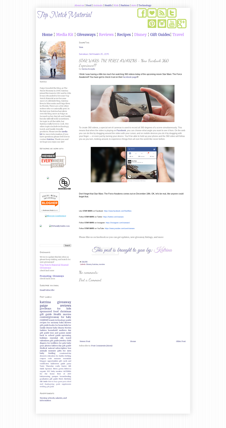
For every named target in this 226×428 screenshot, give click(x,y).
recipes (43, 322)
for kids (64, 308)
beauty (52, 320)
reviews (65, 305)
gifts (59, 351)
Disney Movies (64, 328)
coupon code (46, 358)
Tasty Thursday (47, 366)
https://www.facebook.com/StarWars (118, 211)
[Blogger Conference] (55, 216)
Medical (43, 348)
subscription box (63, 348)
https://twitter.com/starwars (113, 217)
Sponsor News (51, 369)
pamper (55, 376)
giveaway (64, 302)
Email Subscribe (47, 290)
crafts (57, 366)
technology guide (63, 320)
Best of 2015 (64, 374)
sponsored (46, 311)
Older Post (181, 341)
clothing (67, 356)
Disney (89, 264)
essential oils (56, 338)
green (61, 369)
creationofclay (65, 353)
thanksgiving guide (52, 384)
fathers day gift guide (61, 345)
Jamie (68, 333)
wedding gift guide (47, 387)
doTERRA (67, 371)
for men (67, 351)
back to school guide (50, 335)
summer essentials (62, 358)
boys (56, 381)
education (51, 356)
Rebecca (67, 369)
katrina (95, 264)
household (53, 330)
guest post (62, 381)
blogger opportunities (49, 361)
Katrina (50, 139)
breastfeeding (65, 376)
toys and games (57, 333)
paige (44, 305)
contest (44, 320)
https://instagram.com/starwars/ (118, 223)
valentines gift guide (49, 340)
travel (68, 338)
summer (52, 351)
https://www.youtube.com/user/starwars (120, 228)
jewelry (62, 340)
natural (51, 348)
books (52, 325)
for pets (62, 343)
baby (55, 328)
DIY (48, 371)
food (55, 311)
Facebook (121, 130)
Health (57, 314)
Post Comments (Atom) (101, 345)
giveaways (45, 308)
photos (48, 345)
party (69, 364)
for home (59, 325)
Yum (81, 47)
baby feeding (47, 353)
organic (43, 371)
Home (133, 341)
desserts (43, 356)
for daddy (60, 356)
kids (66, 325)
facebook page (130, 77)
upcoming (66, 335)
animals (43, 351)
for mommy (53, 322)
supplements (66, 384)
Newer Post (85, 341)
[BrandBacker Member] (64, 184)
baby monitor (57, 371)
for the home (47, 374)
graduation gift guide (49, 379)
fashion (43, 330)
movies (102, 264)
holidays (43, 338)
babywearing (45, 376)
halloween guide (58, 364)
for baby (66, 317)
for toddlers (52, 343)
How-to (50, 381)
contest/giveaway (49, 317)
